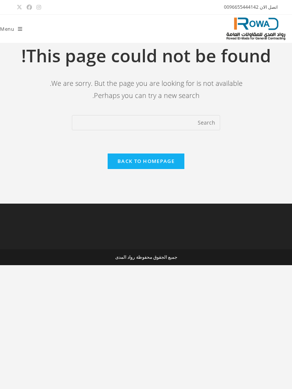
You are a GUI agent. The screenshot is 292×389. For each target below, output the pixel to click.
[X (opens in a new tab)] (19, 7)
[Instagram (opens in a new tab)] (37, 7)
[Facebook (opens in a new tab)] (29, 7)
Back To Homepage (146, 161)
